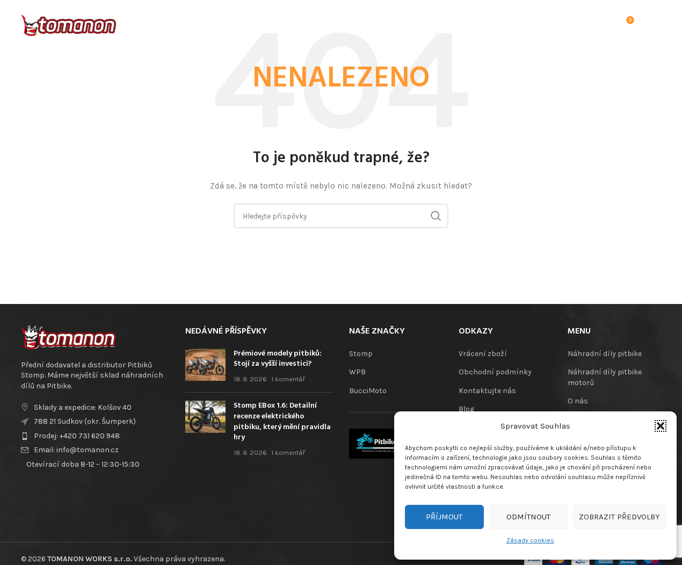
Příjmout (444, 516)
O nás (578, 400)
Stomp (361, 353)
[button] (660, 426)
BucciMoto (368, 390)
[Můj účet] (559, 24)
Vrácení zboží (483, 353)
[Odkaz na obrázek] (68, 336)
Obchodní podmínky (495, 371)
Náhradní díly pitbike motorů (605, 377)
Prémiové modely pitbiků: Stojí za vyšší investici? (278, 359)
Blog (466, 409)
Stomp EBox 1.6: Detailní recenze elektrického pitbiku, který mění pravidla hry (282, 422)
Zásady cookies (530, 540)
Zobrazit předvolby (619, 516)
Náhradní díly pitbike (605, 353)
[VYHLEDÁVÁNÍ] (436, 216)
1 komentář (288, 379)
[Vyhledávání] (581, 24)
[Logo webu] (68, 23)
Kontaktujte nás (487, 390)
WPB (357, 371)
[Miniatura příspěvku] (205, 367)
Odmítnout (528, 516)
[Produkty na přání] (602, 24)
